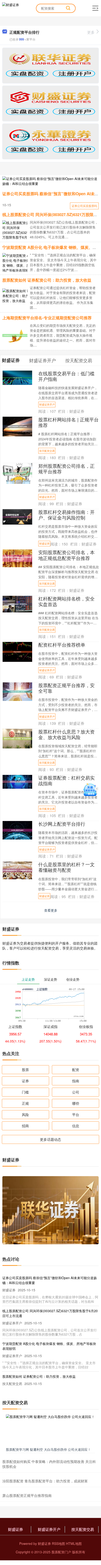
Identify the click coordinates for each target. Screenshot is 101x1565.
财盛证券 (44, 543)
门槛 (25, 1092)
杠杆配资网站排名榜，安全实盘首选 (66, 601)
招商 (25, 1125)
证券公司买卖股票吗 (84, 206)
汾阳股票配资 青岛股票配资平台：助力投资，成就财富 (45, 1480)
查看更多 (50, 910)
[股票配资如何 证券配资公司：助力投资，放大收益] (16, 295)
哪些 (75, 1103)
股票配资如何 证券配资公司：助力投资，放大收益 (46, 280)
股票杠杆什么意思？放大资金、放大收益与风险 (66, 734)
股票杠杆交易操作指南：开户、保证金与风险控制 (66, 514)
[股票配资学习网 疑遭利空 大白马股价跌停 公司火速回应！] (50, 1429)
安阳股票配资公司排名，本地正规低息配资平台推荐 (66, 555)
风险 (25, 1114)
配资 (75, 1069)
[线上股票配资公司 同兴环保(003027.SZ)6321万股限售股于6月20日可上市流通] (16, 232)
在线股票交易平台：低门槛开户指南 (66, 376)
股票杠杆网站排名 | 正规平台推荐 (68, 422)
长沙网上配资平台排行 (61, 823)
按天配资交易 (47, 451)
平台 (75, 1114)
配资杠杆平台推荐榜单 (61, 644)
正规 (25, 1103)
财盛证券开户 (47, 404)
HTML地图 (74, 1543)
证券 (25, 1080)
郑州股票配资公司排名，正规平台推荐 (66, 468)
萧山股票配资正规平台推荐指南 (27, 1495)
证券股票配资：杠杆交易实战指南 (66, 780)
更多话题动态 (50, 1139)
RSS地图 (58, 1543)
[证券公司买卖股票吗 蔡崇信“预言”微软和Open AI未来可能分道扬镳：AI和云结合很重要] (50, 181)
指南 (75, 1080)
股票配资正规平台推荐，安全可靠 (66, 688)
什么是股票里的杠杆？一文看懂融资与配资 (66, 867)
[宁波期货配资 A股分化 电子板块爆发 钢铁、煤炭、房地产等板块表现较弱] (16, 264)
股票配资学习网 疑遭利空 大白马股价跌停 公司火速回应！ (48, 1449)
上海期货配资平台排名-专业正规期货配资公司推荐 (47, 317)
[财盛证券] (10, 7)
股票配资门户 (61, 1552)
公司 (75, 1092)
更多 (91, 32)
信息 (75, 1125)
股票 (25, 1069)
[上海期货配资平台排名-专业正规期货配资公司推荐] (16, 334)
